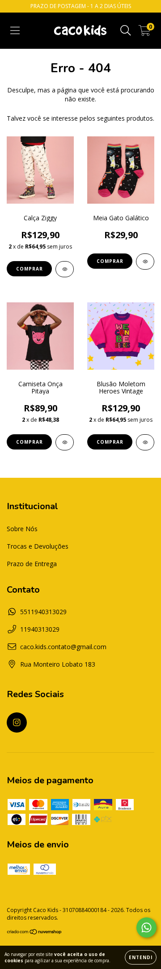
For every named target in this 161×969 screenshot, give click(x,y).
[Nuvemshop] (35, 933)
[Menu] (15, 30)
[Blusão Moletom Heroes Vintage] (145, 442)
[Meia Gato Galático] (145, 261)
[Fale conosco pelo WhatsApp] (146, 927)
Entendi (141, 957)
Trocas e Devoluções (37, 546)
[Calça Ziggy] (64, 269)
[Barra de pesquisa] (126, 30)
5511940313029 (43, 611)
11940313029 (39, 629)
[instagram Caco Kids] (17, 722)
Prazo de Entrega (32, 563)
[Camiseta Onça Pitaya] (64, 442)
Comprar (29, 269)
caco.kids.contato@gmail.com (63, 646)
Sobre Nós (22, 528)
